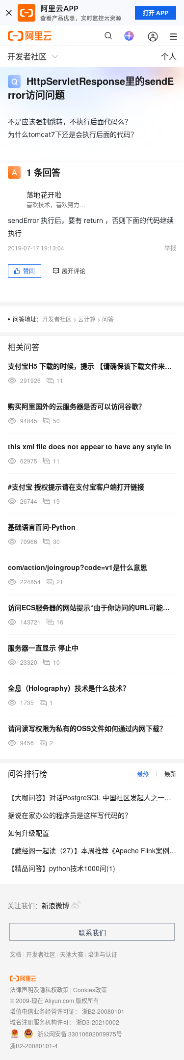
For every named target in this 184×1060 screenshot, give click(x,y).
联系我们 (92, 932)
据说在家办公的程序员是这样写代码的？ (69, 815)
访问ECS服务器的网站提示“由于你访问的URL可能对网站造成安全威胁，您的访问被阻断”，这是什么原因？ (92, 607)
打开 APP (155, 12)
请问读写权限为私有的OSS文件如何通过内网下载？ (87, 728)
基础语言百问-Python (42, 527)
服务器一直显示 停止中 (43, 647)
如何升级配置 (28, 833)
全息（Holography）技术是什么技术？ (69, 688)
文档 (16, 954)
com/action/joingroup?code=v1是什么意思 (77, 567)
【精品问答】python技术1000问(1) (61, 868)
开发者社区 (57, 319)
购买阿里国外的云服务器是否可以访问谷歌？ (76, 406)
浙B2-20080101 (103, 1011)
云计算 (87, 319)
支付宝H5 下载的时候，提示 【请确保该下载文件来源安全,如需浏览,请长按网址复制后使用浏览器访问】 (92, 366)
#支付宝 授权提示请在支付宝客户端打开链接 (76, 486)
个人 (169, 56)
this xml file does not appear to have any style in (89, 446)
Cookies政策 (90, 989)
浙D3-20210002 (97, 1022)
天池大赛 (71, 954)
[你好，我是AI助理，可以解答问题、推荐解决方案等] (129, 36)
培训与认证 (102, 954)
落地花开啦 (43, 194)
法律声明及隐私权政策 (39, 989)
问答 (108, 319)
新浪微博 (55, 905)
